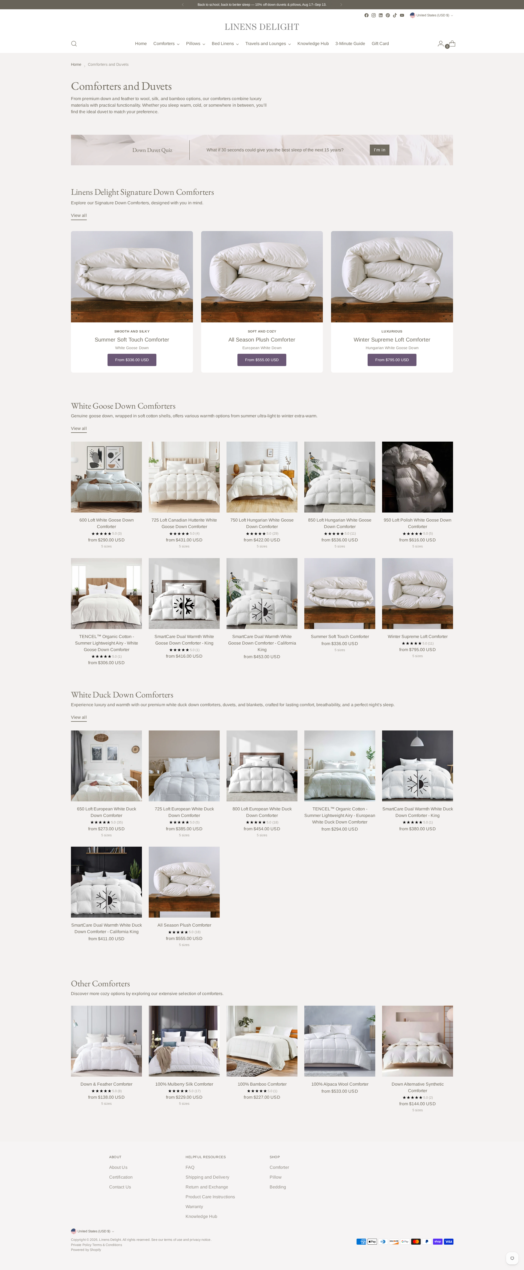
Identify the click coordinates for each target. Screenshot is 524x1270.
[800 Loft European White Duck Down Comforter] (262, 765)
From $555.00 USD (262, 360)
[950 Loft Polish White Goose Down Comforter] (417, 477)
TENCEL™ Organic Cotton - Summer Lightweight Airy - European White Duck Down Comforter (339, 815)
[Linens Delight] (262, 26)
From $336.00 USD (132, 360)
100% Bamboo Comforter (262, 1084)
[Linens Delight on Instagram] (373, 15)
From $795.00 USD (392, 360)
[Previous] (183, 4)
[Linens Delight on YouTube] (402, 15)
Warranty (194, 1206)
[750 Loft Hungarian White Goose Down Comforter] (262, 477)
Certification (121, 1177)
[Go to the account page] (438, 43)
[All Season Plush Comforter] (184, 882)
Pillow (276, 1177)
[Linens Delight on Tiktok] (394, 15)
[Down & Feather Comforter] (106, 1041)
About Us (118, 1167)
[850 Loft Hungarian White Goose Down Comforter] (339, 477)
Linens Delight (110, 1240)
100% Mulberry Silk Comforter (184, 1084)
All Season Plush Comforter (184, 925)
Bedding (278, 1187)
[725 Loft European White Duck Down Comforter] (184, 765)
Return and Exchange (207, 1187)
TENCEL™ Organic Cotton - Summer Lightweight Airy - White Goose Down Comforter (106, 643)
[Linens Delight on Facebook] (366, 15)
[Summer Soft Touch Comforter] (339, 593)
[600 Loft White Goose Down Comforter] (106, 477)
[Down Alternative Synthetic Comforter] (417, 1041)
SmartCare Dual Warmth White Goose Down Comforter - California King (262, 643)
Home (76, 64)
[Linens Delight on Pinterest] (387, 15)
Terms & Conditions (107, 1245)
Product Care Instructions (210, 1196)
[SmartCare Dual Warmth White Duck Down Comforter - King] (417, 765)
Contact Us (120, 1187)
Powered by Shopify (86, 1250)
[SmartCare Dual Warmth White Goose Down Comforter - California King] (262, 593)
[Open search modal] (74, 43)
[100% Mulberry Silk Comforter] (184, 1041)
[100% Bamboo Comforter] (262, 1041)
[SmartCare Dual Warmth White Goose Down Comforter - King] (184, 593)
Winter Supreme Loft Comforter (418, 636)
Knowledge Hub (201, 1216)
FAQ (190, 1167)
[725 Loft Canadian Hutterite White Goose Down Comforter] (184, 477)
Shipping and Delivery (207, 1177)
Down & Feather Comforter (106, 1084)
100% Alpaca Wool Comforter (339, 1084)
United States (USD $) (432, 15)
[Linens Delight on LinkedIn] (380, 15)
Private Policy (81, 1245)
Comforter (279, 1167)
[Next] (341, 4)
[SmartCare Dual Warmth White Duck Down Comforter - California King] (106, 882)
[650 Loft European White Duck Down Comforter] (106, 765)
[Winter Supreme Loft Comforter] (417, 593)
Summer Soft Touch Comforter (340, 636)
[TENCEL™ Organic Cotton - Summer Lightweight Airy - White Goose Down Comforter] (106, 593)
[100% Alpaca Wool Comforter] (339, 1041)
